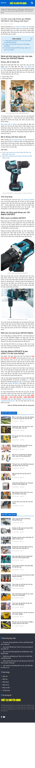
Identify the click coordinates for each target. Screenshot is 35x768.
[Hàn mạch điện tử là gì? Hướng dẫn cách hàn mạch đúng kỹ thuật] (6, 559)
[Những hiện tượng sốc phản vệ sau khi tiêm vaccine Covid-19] (6, 448)
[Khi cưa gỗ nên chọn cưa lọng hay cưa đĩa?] (6, 439)
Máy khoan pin (29, 9)
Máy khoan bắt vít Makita (9, 124)
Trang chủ (3, 9)
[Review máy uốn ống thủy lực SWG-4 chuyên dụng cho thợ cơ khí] (6, 625)
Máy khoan (21, 9)
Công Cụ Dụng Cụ (12, 9)
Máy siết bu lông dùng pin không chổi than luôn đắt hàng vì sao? (17, 157)
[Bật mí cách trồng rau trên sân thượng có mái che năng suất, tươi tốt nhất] (6, 420)
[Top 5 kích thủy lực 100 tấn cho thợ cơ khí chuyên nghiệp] (6, 615)
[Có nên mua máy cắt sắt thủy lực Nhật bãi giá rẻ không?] (6, 578)
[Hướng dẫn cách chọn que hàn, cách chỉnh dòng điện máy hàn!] (6, 429)
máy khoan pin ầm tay (17, 139)
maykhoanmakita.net (27, 399)
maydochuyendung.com (8, 401)
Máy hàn (5, 679)
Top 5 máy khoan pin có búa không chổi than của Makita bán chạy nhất (16, 153)
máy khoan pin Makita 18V (21, 27)
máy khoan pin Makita (27, 199)
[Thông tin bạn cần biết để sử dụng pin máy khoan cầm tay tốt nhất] (6, 467)
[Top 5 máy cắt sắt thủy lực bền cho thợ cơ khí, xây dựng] (6, 606)
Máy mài (5, 676)
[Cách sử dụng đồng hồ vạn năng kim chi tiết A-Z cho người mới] (6, 486)
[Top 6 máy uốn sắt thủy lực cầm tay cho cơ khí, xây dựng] (6, 587)
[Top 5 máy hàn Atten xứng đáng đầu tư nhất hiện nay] (6, 568)
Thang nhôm (6, 690)
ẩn (31, 38)
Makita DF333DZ (13, 383)
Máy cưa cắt (6, 687)
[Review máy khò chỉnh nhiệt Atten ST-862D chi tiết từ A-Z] (6, 540)
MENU (4, 3)
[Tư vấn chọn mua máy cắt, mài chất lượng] (6, 505)
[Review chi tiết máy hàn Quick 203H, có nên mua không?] (6, 531)
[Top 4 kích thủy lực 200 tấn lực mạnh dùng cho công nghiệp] (6, 597)
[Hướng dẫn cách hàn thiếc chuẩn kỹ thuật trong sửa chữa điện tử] (6, 550)
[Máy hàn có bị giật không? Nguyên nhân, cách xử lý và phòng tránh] (6, 458)
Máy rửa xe (6, 685)
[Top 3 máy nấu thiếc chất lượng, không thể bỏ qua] (6, 521)
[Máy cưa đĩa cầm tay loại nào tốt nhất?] (6, 476)
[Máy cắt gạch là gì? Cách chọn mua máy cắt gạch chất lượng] (6, 495)
